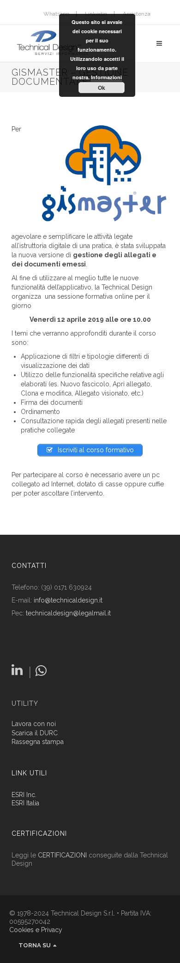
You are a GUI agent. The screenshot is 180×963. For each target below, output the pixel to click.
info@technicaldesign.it (68, 600)
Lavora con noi (34, 724)
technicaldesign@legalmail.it (68, 613)
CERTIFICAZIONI (62, 855)
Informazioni (106, 77)
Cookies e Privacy (35, 929)
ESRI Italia (25, 803)
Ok (101, 87)
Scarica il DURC (35, 733)
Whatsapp (56, 14)
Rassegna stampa (38, 741)
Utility (25, 703)
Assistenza (136, 14)
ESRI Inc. (24, 794)
